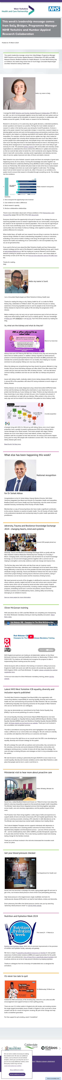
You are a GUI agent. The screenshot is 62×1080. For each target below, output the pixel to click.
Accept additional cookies (16, 1075)
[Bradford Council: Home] (13, 1048)
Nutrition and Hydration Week (13, 946)
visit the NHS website (34, 905)
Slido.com (9, 318)
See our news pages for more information (17, 597)
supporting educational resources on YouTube (31, 953)
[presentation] (2, 1048)
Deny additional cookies (16, 1070)
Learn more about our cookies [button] (12, 1065)
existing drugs (34, 132)
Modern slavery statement (45, 1061)
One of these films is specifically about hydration (38, 957)
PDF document (33, 215)
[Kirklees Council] (49, 1048)
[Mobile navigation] (59, 1)
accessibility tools (53, 1078)
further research (29, 147)
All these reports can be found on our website (23, 723)
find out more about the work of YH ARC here (42, 255)
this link (29, 318)
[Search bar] (55, 1)
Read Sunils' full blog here (12, 444)
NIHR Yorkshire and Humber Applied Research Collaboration (31, 113)
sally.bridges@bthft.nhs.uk (13, 251)
